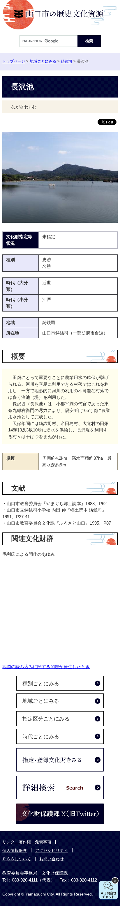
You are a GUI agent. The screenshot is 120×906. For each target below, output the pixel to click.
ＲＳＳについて (16, 859)
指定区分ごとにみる (46, 719)
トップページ (13, 61)
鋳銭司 (66, 61)
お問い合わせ (51, 859)
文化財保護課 (55, 872)
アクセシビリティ (51, 850)
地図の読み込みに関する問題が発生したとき (46, 666)
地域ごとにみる (43, 61)
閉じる (115, 880)
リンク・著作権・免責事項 (26, 842)
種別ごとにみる (40, 683)
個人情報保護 (14, 850)
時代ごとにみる (40, 736)
